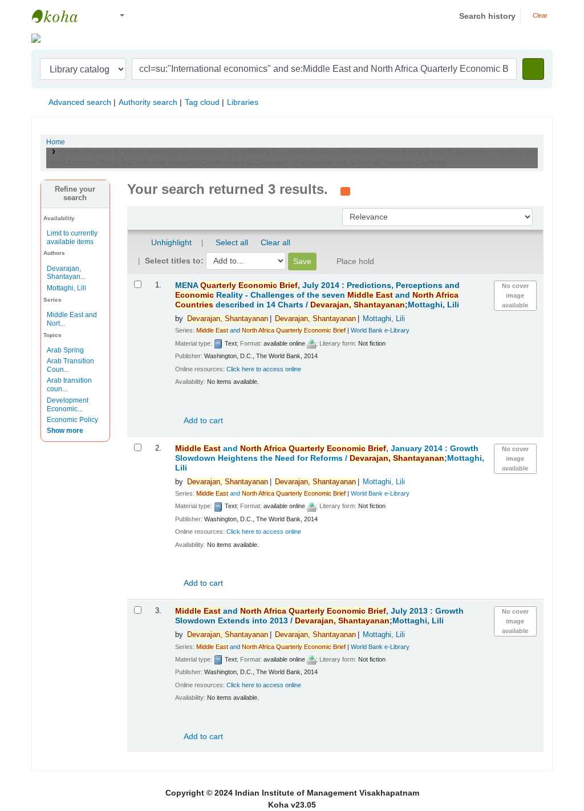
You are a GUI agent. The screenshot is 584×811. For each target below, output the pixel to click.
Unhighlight (170, 242)
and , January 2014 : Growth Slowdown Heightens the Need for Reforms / (329, 458)
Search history (487, 16)
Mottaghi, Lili (66, 288)
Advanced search (79, 102)
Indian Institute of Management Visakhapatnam (60, 16)
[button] (96, 16)
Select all (232, 242)
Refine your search (75, 193)
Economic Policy (72, 420)
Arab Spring (65, 350)
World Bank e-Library (380, 330)
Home (55, 142)
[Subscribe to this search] (345, 190)
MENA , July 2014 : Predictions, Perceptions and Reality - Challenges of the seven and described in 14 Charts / (317, 295)
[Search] (533, 69)
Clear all (275, 242)
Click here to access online (263, 369)
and (271, 330)
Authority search (148, 102)
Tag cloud (202, 102)
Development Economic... (67, 404)
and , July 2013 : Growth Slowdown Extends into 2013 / (319, 616)
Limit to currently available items (72, 237)
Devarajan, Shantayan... (66, 273)
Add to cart (202, 420)
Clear (539, 15)
